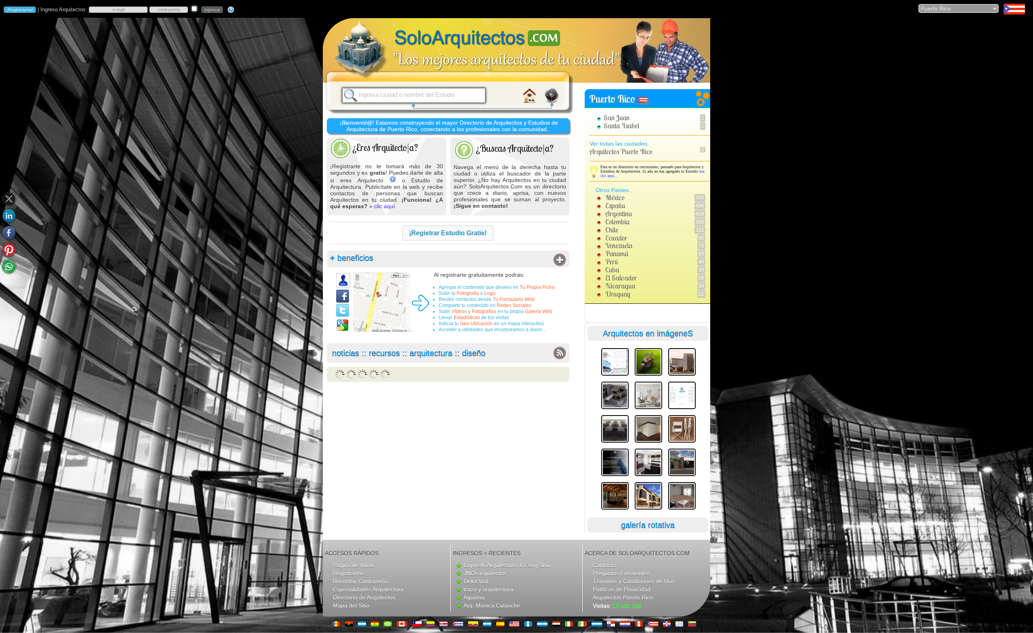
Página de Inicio (353, 565)
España (615, 205)
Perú (611, 261)
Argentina (618, 213)
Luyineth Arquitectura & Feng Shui (507, 565)
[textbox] (420, 94)
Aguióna (474, 597)
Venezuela (619, 245)
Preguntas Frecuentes (621, 573)
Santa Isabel (621, 125)
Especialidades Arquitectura (368, 589)
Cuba (612, 269)
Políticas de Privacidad (621, 589)
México (615, 197)
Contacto (604, 565)
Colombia (617, 221)
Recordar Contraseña (360, 581)
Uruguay (617, 294)
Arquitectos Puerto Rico (621, 151)
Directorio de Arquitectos (364, 597)
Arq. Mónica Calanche (492, 605)
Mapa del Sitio (351, 605)
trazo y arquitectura (488, 589)
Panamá (617, 253)
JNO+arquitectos (485, 573)
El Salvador (621, 277)
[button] (447, 233)
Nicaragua (620, 285)
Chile (611, 229)
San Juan (616, 117)
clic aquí (384, 206)
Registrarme (348, 573)
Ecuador (616, 237)
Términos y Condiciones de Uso (633, 581)
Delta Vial (476, 581)
